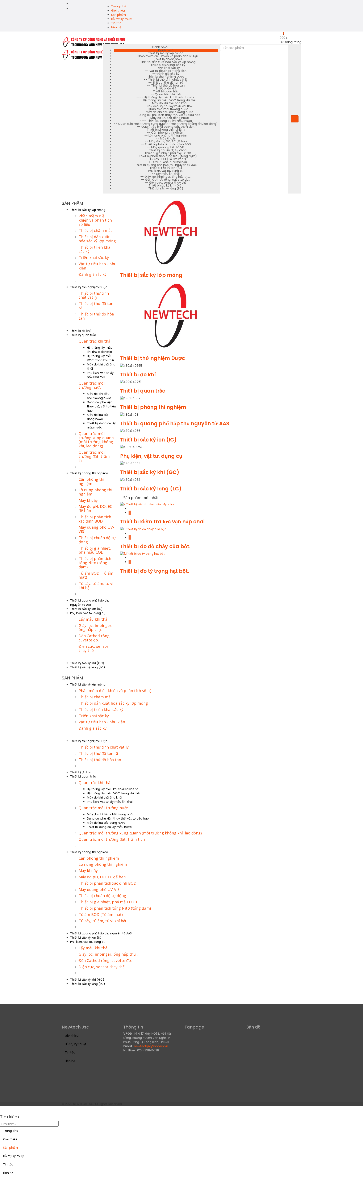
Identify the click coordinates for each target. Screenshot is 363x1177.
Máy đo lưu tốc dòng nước (98, 417)
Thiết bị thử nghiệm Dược (88, 287)
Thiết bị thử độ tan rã (96, 305)
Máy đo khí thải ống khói (104, 797)
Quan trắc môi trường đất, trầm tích (94, 456)
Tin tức (116, 23)
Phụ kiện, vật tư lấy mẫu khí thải (100, 375)
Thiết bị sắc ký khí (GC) (87, 663)
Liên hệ (116, 27)
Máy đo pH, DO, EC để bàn (95, 508)
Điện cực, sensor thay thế (93, 648)
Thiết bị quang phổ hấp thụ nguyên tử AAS (89, 602)
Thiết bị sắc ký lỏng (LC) (87, 667)
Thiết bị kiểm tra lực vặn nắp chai (162, 521)
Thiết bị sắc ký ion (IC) (86, 609)
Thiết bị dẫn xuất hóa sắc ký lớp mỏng (97, 238)
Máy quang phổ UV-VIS (96, 529)
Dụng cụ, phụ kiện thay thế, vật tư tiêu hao (101, 406)
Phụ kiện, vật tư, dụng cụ (87, 613)
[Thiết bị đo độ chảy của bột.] (143, 529)
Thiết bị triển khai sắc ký (95, 249)
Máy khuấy (88, 500)
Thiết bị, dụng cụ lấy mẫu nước (101, 425)
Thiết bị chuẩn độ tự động (97, 539)
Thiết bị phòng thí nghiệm (89, 473)
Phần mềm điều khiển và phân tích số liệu (95, 220)
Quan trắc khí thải (95, 341)
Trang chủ (118, 6)
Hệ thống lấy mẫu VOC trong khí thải (100, 358)
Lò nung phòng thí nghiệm (95, 492)
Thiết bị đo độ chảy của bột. (155, 546)
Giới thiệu (118, 10)
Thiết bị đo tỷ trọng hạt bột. (154, 570)
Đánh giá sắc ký (93, 274)
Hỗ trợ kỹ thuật (122, 19)
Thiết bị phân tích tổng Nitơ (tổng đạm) (95, 562)
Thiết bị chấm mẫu (96, 230)
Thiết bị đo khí (80, 331)
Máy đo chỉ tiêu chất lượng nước (99, 396)
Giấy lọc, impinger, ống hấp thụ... (95, 627)
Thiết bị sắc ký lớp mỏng (87, 210)
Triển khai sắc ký (94, 257)
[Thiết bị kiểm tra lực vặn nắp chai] (147, 504)
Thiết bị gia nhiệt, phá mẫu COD (95, 550)
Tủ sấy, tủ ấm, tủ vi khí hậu (96, 585)
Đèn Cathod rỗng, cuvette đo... (94, 637)
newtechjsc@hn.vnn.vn (151, 1046)
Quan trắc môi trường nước (92, 385)
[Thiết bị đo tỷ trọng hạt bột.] (142, 553)
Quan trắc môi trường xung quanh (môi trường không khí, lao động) (96, 439)
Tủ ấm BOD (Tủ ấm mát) (96, 575)
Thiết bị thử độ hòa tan (96, 316)
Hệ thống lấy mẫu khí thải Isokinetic (99, 349)
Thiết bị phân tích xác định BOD (95, 519)
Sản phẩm (118, 15)
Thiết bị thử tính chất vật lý (94, 295)
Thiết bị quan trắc (83, 335)
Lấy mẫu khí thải (93, 619)
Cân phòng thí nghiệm (91, 481)
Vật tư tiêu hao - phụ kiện (97, 266)
